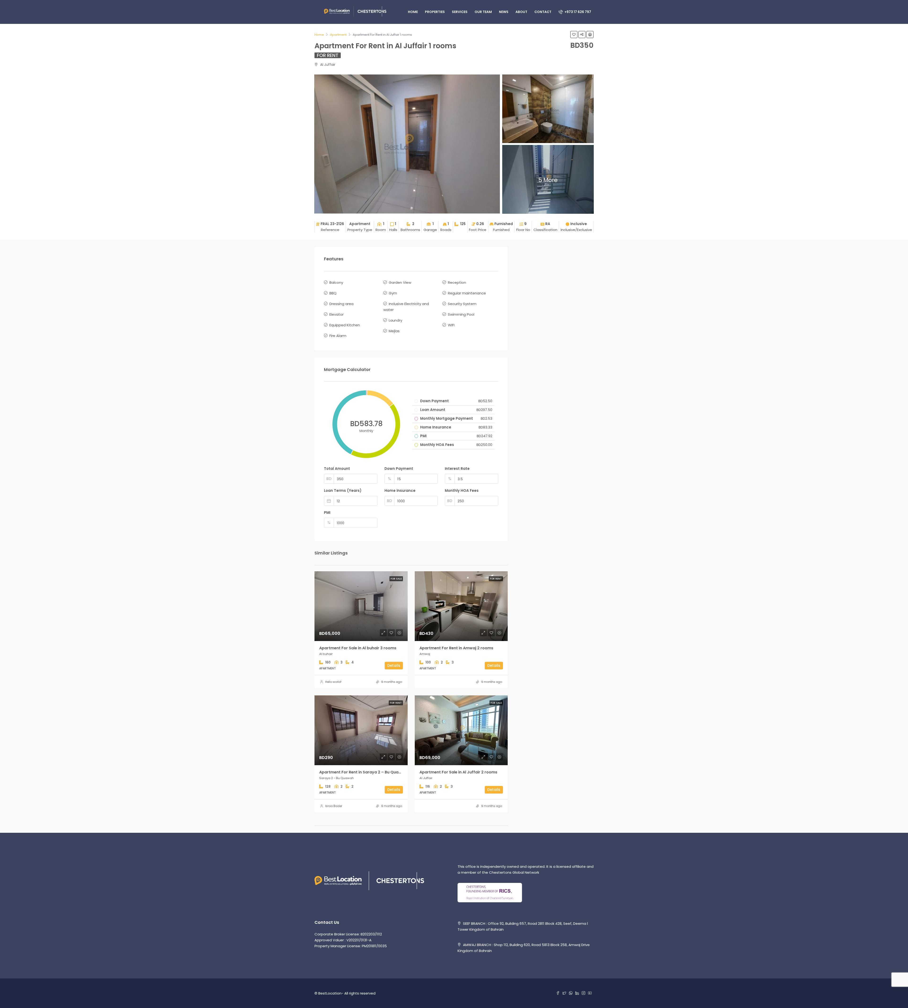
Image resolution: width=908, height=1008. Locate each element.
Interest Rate (457, 468)
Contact (542, 11)
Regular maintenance (467, 293)
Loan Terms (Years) (343, 490)
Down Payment (398, 468)
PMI (327, 512)
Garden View (400, 282)
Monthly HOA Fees (462, 490)
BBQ (332, 293)
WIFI (451, 325)
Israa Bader (333, 806)
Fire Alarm (337, 335)
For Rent (327, 55)
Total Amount (337, 468)
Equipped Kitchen (344, 325)
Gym (393, 293)
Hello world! (333, 682)
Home (413, 11)
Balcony (336, 282)
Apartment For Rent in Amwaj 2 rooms (456, 648)
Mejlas (394, 330)
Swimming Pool (461, 314)
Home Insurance (399, 490)
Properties (435, 11)
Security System (462, 303)
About (521, 11)
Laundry (395, 320)
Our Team (483, 11)
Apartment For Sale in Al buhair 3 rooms (357, 648)
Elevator (336, 314)
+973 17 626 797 (577, 11)
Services (459, 11)
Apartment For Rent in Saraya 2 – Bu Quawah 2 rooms (371, 772)
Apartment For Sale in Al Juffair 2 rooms (458, 772)
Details (393, 665)
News (503, 11)
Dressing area (341, 303)
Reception (457, 282)
